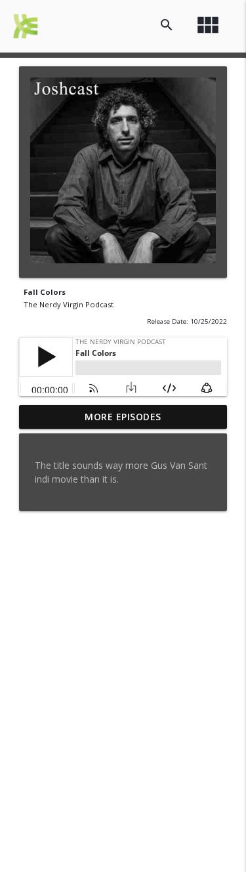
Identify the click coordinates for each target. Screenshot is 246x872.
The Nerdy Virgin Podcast (68, 304)
